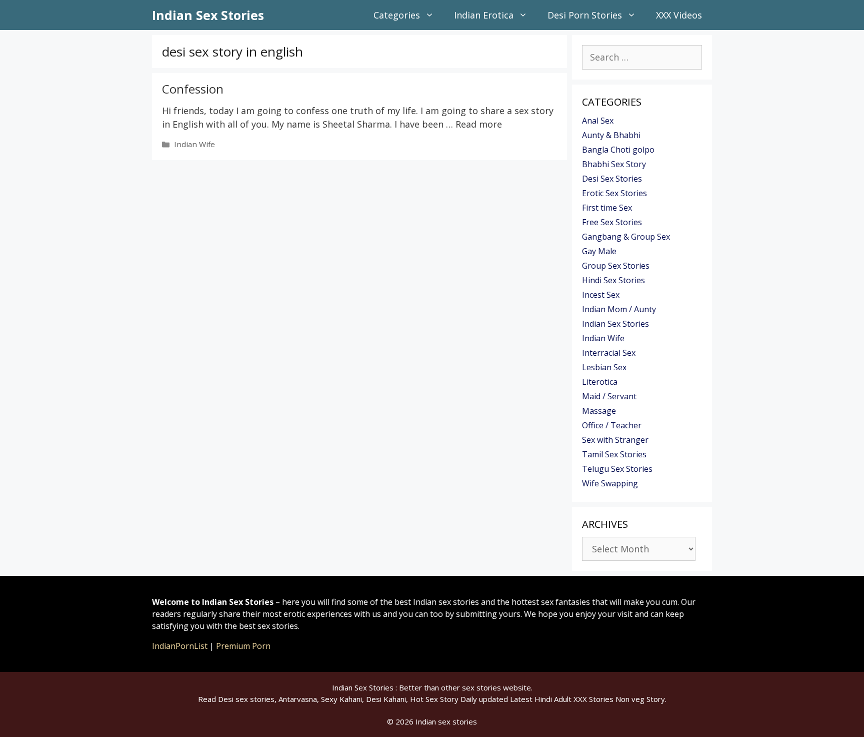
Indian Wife (194, 144)
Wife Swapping (610, 483)
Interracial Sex (609, 352)
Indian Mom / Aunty (619, 309)
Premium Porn (243, 645)
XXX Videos (679, 15)
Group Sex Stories (616, 265)
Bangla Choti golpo (618, 149)
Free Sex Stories (612, 222)
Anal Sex (598, 120)
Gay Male (599, 251)
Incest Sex (601, 294)
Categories (397, 15)
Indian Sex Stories (208, 15)
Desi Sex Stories (612, 178)
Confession (193, 89)
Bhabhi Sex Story (614, 164)
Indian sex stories (446, 721)
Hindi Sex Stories (613, 280)
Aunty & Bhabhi (611, 135)
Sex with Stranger (615, 439)
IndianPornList (180, 645)
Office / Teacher (612, 425)
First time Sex (607, 207)
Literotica (600, 381)
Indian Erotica (484, 15)
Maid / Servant (609, 396)
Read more (479, 124)
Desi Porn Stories (585, 15)
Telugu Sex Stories (617, 468)
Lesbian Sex (604, 367)
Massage (599, 410)
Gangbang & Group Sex (626, 236)
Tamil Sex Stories (614, 454)
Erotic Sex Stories (614, 193)
